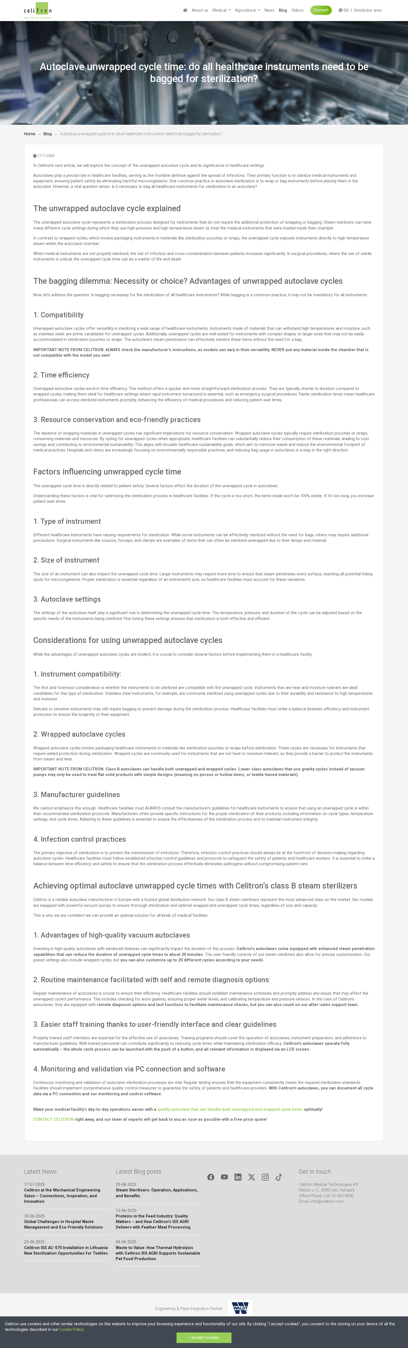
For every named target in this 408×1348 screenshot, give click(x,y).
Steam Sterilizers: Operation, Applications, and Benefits (157, 1193)
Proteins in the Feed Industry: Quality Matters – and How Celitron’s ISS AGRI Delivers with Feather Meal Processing (153, 1222)
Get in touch (315, 1171)
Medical (220, 10)
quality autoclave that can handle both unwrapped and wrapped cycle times (230, 1109)
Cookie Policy (71, 1329)
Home (29, 134)
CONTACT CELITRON (53, 1119)
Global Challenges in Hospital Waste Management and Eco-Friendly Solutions (63, 1224)
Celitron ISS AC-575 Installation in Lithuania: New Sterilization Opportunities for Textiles (66, 1250)
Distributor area (368, 10)
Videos (297, 10)
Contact (321, 10)
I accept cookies (204, 1337)
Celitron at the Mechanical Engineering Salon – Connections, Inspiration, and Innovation (62, 1196)
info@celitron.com (327, 1201)
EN (345, 10)
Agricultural (246, 10)
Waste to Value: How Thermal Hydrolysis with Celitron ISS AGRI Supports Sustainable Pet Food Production (158, 1253)
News (269, 10)
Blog (283, 10)
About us (200, 10)
